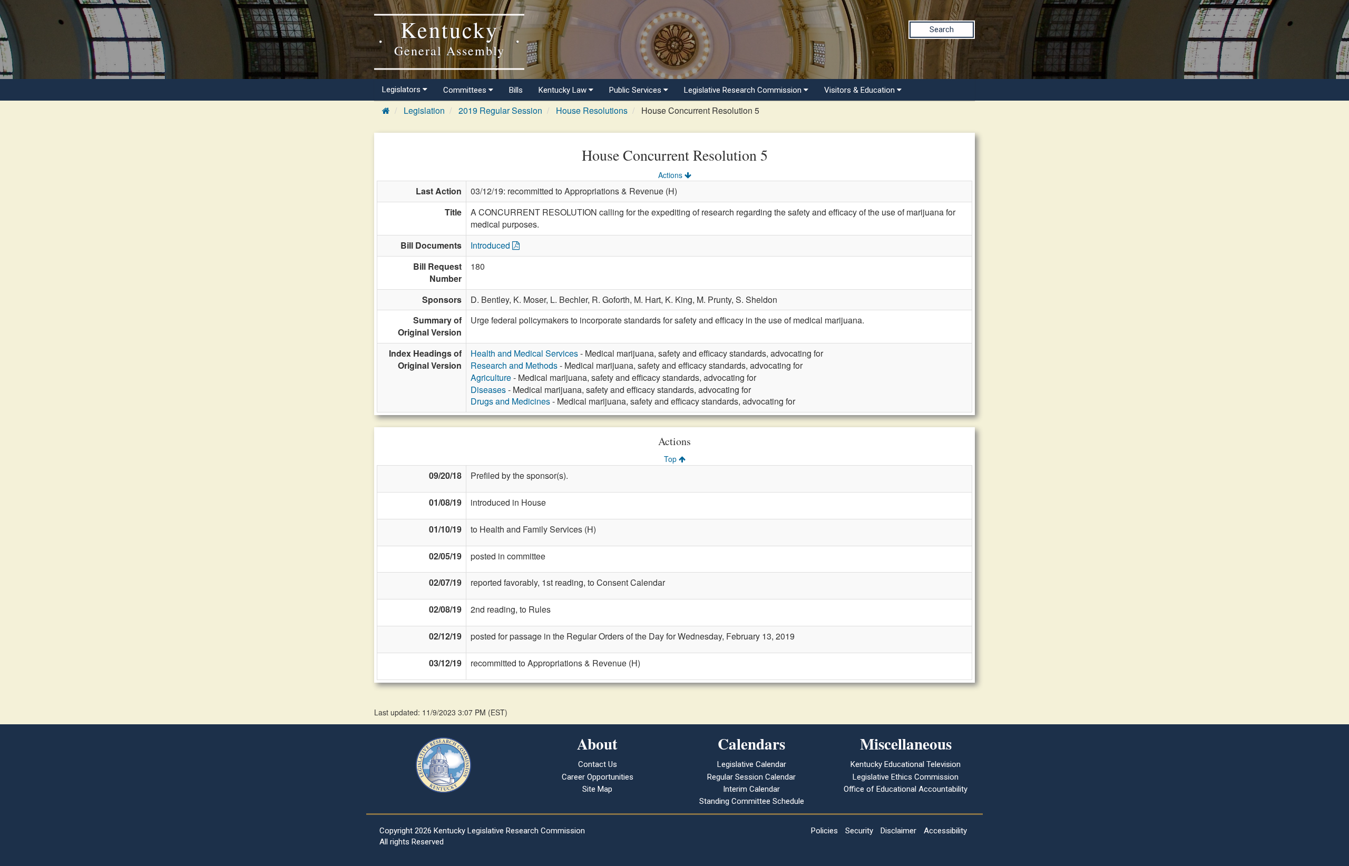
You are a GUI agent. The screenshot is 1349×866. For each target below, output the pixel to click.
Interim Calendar (751, 789)
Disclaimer (898, 830)
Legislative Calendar (751, 764)
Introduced (491, 245)
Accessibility (945, 830)
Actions (671, 175)
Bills (516, 90)
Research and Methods (514, 365)
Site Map (597, 789)
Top (671, 459)
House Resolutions (592, 110)
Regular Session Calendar (751, 777)
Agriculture (491, 377)
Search (942, 29)
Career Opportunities (597, 777)
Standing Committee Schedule (751, 801)
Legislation (424, 110)
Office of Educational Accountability (905, 789)
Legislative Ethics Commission (906, 777)
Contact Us (597, 764)
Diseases (488, 389)
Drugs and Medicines (510, 401)
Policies (824, 830)
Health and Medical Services (524, 353)
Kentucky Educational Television (906, 764)
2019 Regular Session (500, 110)
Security (859, 830)
